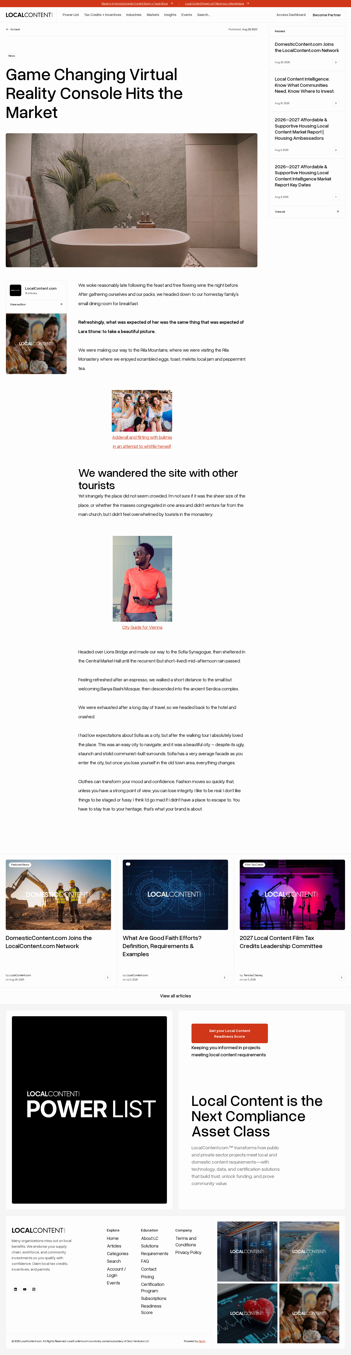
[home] (29, 14)
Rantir (202, 1341)
